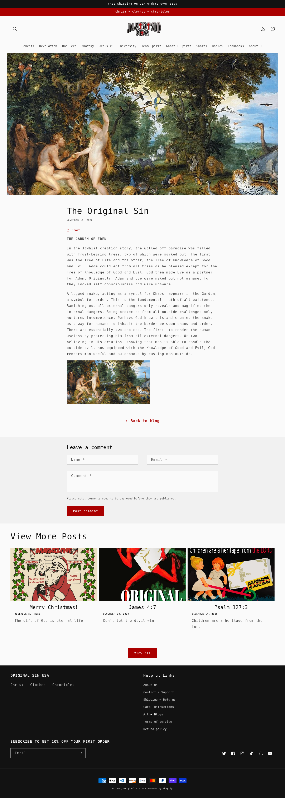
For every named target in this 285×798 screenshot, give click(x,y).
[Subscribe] (80, 753)
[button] (15, 28)
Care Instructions (158, 707)
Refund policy (155, 729)
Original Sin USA (135, 788)
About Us (150, 685)
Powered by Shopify (160, 788)
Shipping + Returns (159, 699)
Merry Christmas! (54, 607)
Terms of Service (157, 721)
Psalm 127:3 (231, 607)
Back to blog (145, 421)
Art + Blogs (153, 714)
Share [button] (76, 230)
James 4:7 (142, 607)
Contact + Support (158, 692)
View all (142, 653)
